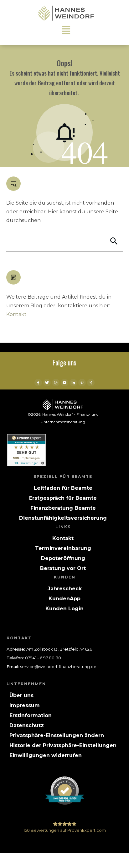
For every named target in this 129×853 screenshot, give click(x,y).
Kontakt (16, 314)
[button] (56, 736)
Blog (36, 306)
